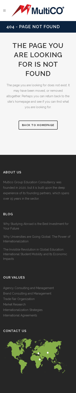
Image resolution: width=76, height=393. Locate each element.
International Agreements (20, 315)
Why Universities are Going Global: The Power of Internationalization (36, 239)
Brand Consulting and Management (27, 293)
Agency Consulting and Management (28, 288)
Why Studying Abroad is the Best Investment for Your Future (36, 226)
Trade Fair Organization (19, 299)
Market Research (14, 304)
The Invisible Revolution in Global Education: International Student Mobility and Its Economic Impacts (35, 254)
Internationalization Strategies (23, 310)
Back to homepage (38, 125)
